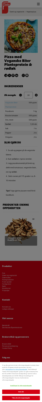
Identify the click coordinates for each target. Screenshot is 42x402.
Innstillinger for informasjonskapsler (21, 385)
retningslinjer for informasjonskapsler (16, 369)
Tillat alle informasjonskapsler (21, 398)
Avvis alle (21, 392)
